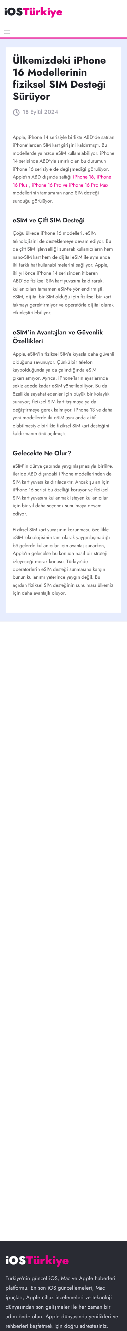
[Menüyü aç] (63, 31)
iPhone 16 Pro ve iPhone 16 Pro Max (70, 184)
